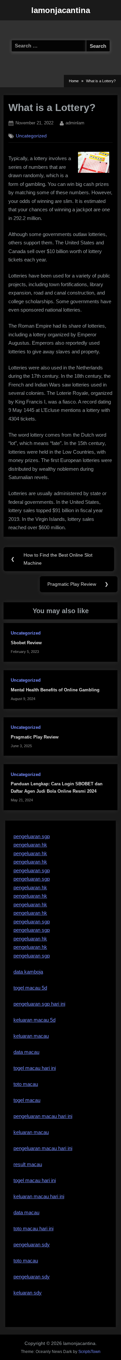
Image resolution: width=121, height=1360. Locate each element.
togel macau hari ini (34, 1180)
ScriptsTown (89, 1351)
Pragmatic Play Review (34, 737)
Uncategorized (31, 135)
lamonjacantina (60, 10)
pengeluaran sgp (31, 836)
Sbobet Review (26, 642)
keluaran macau (31, 1132)
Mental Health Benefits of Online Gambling (55, 689)
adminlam (75, 122)
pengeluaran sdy (31, 1276)
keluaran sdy (27, 1292)
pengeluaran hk (30, 844)
